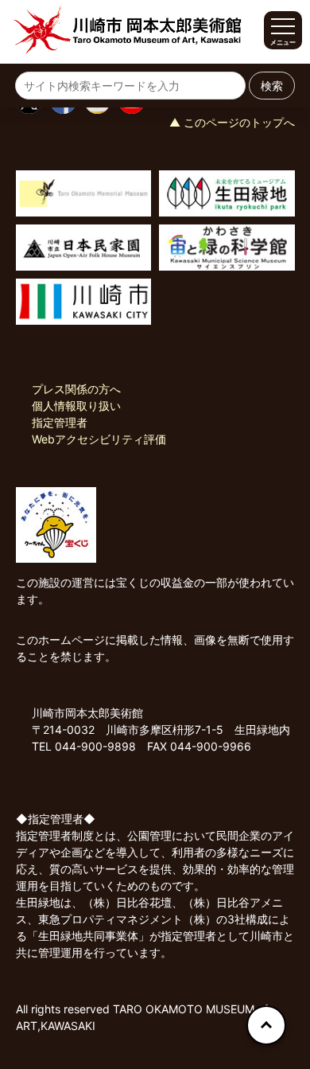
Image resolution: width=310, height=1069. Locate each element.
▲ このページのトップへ (232, 122)
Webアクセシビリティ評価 (99, 439)
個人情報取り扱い (76, 405)
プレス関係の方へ (76, 389)
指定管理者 (59, 422)
